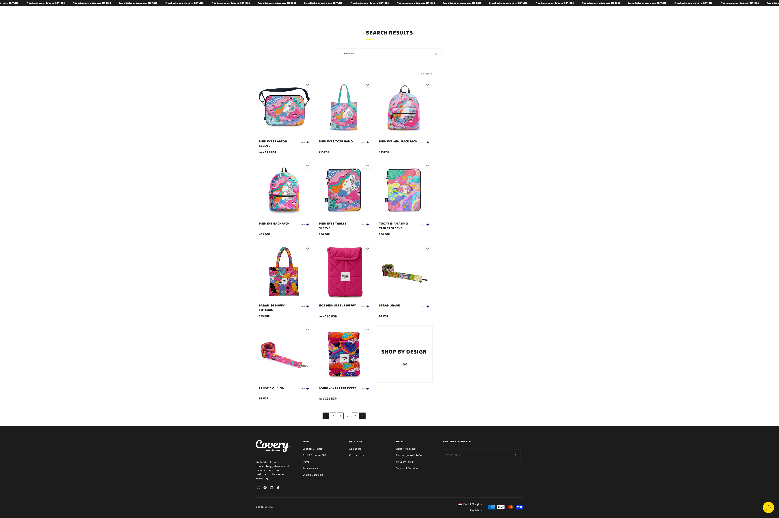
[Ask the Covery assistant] (768, 507)
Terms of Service (407, 468)
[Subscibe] (515, 455)
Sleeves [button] (314, 12)
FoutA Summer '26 (314, 455)
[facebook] (265, 487)
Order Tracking (406, 449)
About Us (355, 449)
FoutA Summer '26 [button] (388, 12)
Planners (411, 12)
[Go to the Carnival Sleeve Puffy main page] (344, 354)
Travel (306, 462)
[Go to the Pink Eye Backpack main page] (284, 189)
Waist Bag (331, 12)
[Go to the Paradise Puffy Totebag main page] (284, 271)
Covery (268, 507)
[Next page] (362, 416)
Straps (427, 12)
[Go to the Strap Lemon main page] (404, 271)
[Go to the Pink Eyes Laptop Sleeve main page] (284, 107)
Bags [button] (301, 12)
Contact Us (356, 455)
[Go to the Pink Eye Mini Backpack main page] (404, 107)
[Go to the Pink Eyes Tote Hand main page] (344, 107)
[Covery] (266, 12)
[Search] (437, 53)
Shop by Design (446, 12)
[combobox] (385, 53)
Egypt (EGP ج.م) (471, 504)
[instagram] (258, 487)
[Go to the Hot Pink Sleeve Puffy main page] (344, 271)
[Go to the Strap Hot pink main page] (284, 354)
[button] (501, 12)
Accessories (310, 468)
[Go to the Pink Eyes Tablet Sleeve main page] (344, 189)
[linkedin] (271, 487)
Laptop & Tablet (313, 449)
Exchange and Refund (410, 455)
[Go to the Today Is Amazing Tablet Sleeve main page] (404, 189)
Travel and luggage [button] (357, 12)
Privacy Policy (405, 462)
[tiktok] (277, 487)
